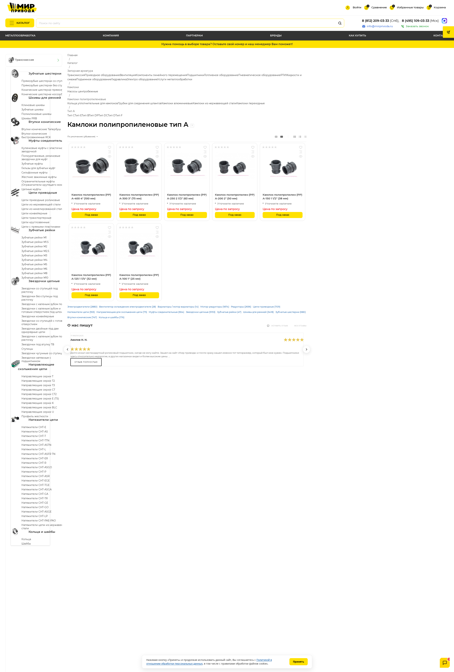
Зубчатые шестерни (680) (290, 312)
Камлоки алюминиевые (177, 103)
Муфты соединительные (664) (166, 312)
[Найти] (340, 23)
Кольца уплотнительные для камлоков (92, 103)
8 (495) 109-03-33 (415, 21)
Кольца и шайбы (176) (111, 317)
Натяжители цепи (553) (81, 312)
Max (444, 20)
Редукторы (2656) (241, 306)
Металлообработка (20, 35)
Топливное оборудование (221, 75)
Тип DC (103, 115)
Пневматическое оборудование (259, 75)
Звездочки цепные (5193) (200, 312)
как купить (357, 35)
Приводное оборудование (102, 75)
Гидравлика (119, 79)
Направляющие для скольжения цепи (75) (121, 312)
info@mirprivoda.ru (380, 26)
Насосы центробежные (82, 91)
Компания (111, 35)
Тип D (111, 115)
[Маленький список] (276, 136)
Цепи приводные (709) (266, 306)
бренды (276, 35)
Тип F (119, 115)
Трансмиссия (76, 75)
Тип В (85, 115)
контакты (441, 35)
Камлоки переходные (250, 103)
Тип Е (78, 115)
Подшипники (195, 75)
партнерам (194, 35)
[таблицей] (305, 136)
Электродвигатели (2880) (82, 306)
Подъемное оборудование (93, 79)
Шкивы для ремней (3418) (258, 312)
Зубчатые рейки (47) (229, 312)
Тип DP (93, 115)
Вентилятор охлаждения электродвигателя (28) (127, 306)
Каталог (23, 23)
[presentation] (67, 349)
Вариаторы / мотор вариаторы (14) (178, 306)
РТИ (283, 75)
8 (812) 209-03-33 (375, 21)
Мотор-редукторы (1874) (214, 306)
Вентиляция (128, 75)
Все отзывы (300, 326)
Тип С (71, 115)
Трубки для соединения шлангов (140, 103)
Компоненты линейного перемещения (161, 75)
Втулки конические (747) (82, 317)
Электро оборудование (142, 79)
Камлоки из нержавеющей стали (214, 103)
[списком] (300, 136)
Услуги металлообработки (174, 79)
